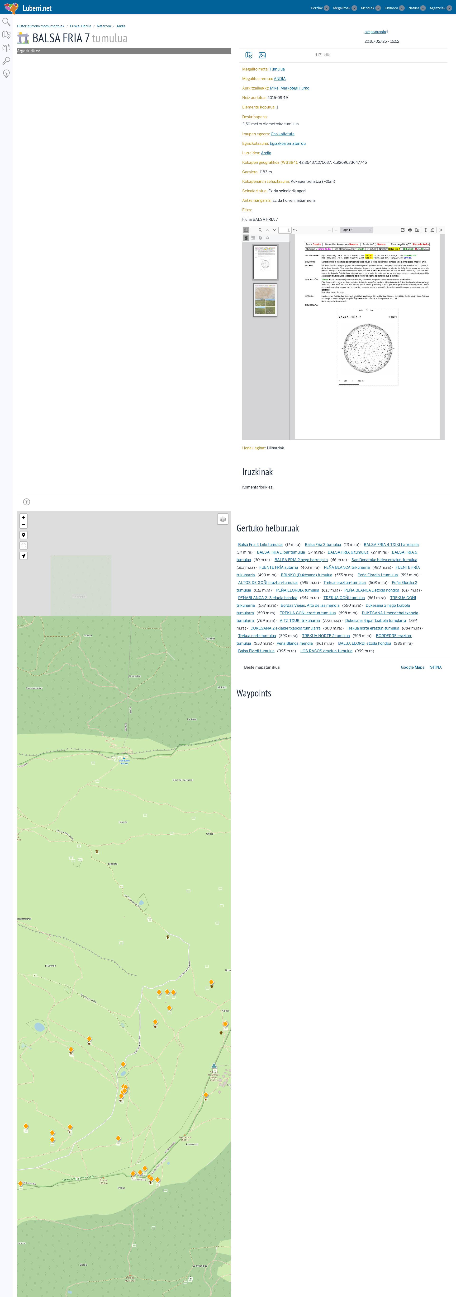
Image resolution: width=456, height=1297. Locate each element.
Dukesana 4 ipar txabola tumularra (375, 620)
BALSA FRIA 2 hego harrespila (301, 559)
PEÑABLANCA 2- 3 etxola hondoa (267, 597)
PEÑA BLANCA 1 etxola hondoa (371, 590)
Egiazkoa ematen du (288, 143)
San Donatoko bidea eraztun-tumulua (384, 559)
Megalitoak (342, 8)
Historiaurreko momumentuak (40, 26)
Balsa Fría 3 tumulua (323, 544)
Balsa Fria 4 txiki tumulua (260, 544)
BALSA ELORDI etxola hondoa (364, 643)
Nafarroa (104, 26)
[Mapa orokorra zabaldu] (6, 39)
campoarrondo (375, 31)
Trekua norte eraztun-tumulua (373, 628)
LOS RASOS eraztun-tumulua (326, 650)
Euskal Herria (80, 26)
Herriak (317, 8)
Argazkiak (438, 8)
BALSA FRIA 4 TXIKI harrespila (391, 544)
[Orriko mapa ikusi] (249, 55)
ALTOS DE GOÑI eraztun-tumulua (268, 582)
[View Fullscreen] (23, 545)
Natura (413, 8)
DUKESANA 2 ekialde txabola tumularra (286, 628)
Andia (121, 26)
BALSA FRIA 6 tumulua (348, 552)
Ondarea (391, 8)
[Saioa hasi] (6, 64)
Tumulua (277, 69)
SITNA (436, 667)
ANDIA (280, 78)
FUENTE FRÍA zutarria (278, 567)
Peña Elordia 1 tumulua (378, 575)
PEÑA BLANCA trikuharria (347, 567)
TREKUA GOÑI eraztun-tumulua (308, 613)
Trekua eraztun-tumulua (344, 582)
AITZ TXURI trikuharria (300, 620)
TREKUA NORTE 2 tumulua (326, 635)
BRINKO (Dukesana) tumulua (306, 575)
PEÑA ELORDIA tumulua (297, 590)
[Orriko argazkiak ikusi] (262, 55)
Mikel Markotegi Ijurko (289, 88)
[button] (121, 1096)
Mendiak (367, 8)
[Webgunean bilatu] (6, 26)
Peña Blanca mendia (295, 643)
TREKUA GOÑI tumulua (344, 597)
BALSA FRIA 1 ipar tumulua (281, 552)
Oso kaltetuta (282, 134)
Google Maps (412, 667)
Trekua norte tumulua (257, 635)
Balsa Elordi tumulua (256, 650)
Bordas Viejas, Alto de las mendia (310, 605)
